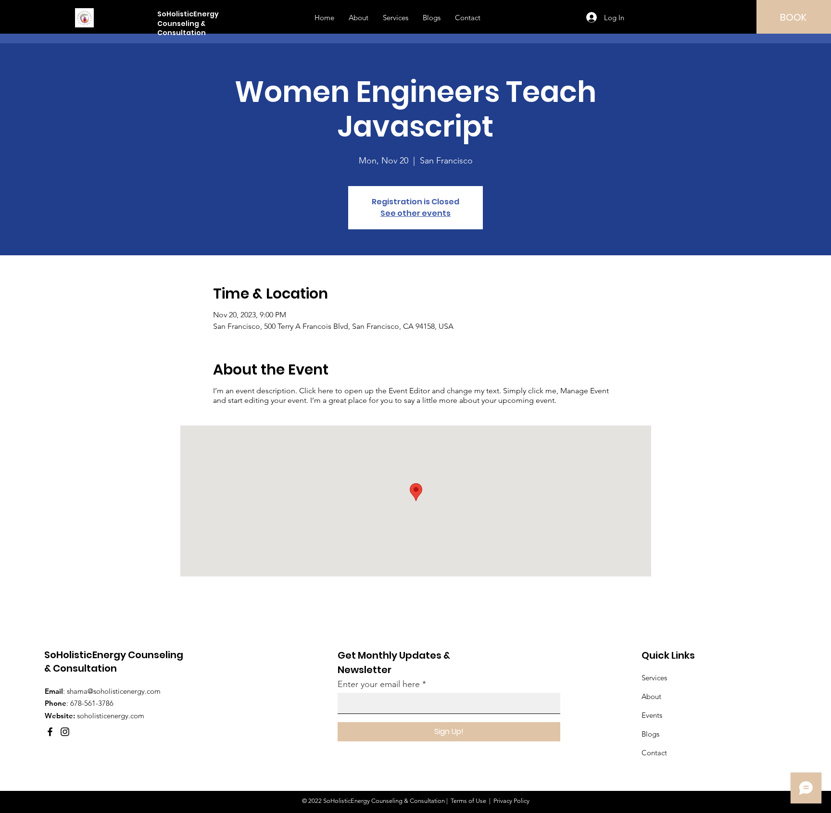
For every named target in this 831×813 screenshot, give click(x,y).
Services (654, 677)
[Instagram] (65, 732)
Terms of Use (468, 800)
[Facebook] (50, 732)
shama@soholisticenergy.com (114, 691)
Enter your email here (379, 684)
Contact (654, 752)
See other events (415, 213)
